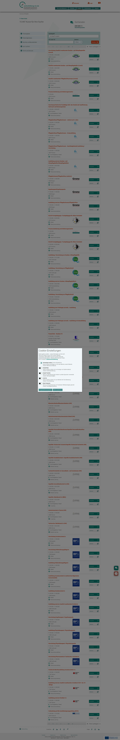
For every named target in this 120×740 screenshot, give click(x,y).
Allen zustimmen (58, 390)
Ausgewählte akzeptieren (45, 390)
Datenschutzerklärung (52, 359)
